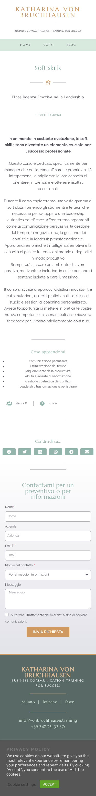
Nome (10, 507)
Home (25, 44)
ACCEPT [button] (49, 784)
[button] (9, 451)
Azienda (11, 526)
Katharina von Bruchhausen (48, 12)
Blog (71, 44)
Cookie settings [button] (22, 784)
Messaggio (13, 585)
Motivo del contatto (19, 565)
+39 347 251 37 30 (48, 726)
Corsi (49, 44)
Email (9, 546)
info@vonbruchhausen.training (48, 720)
